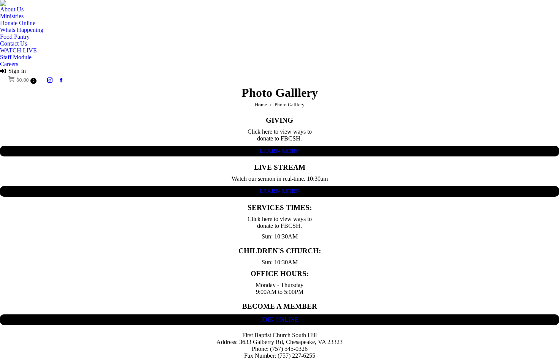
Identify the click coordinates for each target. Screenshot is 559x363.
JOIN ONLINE (279, 319)
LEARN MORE (279, 151)
